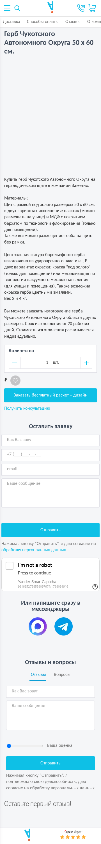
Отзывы (73, 22)
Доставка (11, 22)
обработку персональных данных (33, 550)
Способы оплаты (43, 22)
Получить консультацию (27, 408)
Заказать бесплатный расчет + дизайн (51, 395)
